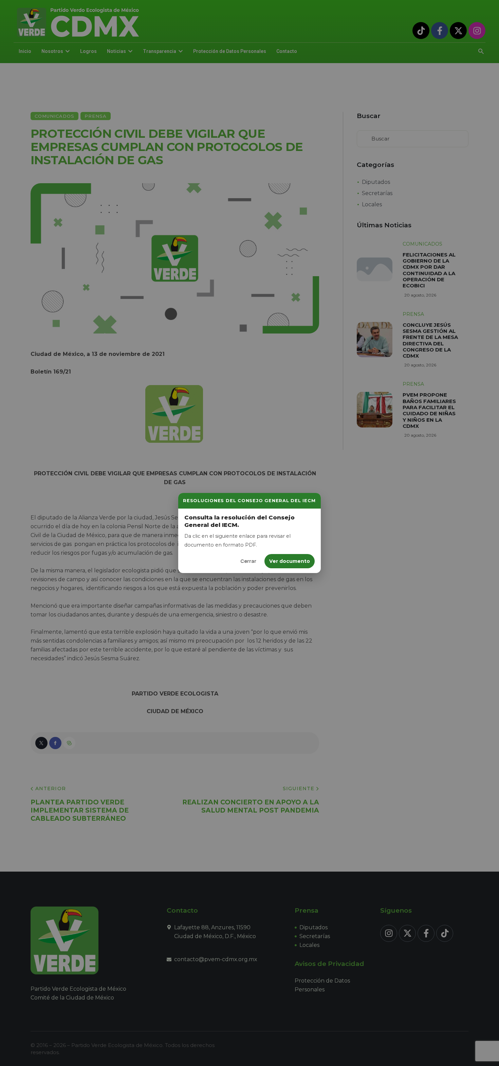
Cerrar (248, 561)
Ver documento (289, 561)
